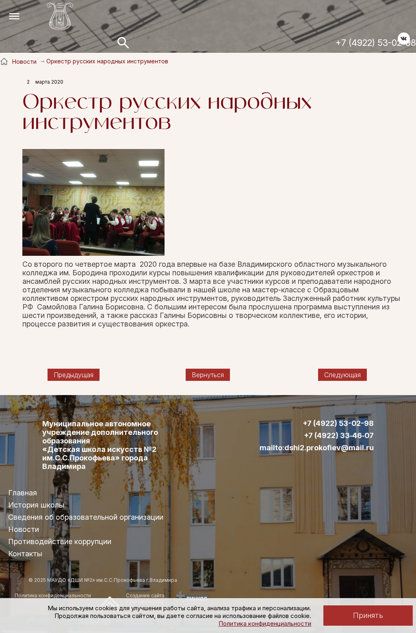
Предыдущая (73, 375)
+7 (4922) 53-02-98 (376, 42)
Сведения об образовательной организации (85, 517)
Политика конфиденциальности (265, 623)
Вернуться (208, 375)
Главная (22, 492)
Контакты (25, 553)
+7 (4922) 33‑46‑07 (339, 436)
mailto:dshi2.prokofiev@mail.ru (317, 448)
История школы (36, 505)
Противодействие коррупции (59, 541)
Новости (23, 529)
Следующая (342, 375)
